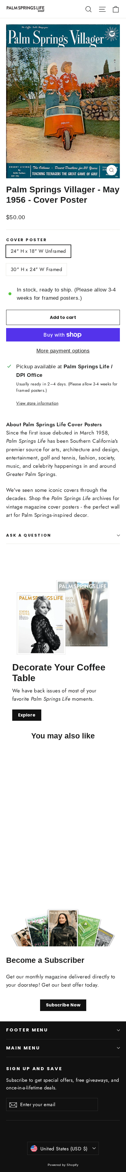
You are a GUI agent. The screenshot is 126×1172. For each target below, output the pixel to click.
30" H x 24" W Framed (36, 269)
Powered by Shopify (63, 1165)
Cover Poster (26, 240)
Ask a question (28, 535)
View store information (37, 403)
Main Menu (23, 1048)
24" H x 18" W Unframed (38, 251)
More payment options (63, 351)
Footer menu (27, 1030)
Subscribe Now (63, 1005)
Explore (26, 715)
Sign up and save (34, 1069)
